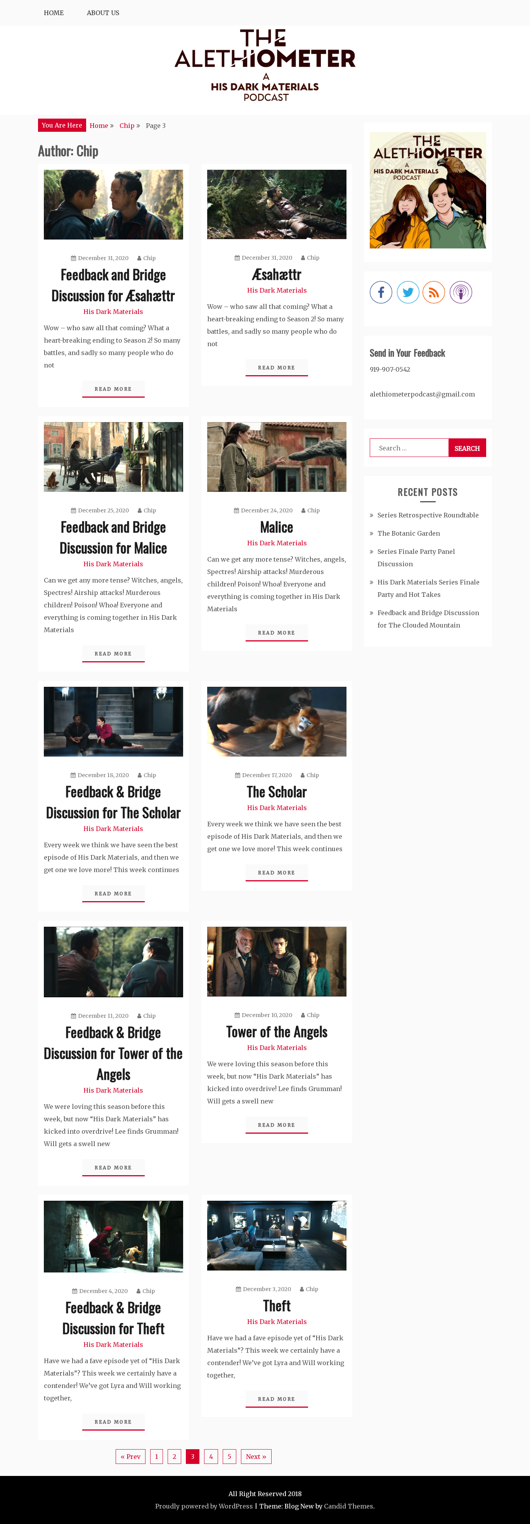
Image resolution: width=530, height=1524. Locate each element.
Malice (276, 526)
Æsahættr (277, 273)
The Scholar (277, 791)
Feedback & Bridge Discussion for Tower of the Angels (113, 1052)
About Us (103, 13)
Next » (256, 1456)
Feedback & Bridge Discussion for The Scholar (113, 801)
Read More (113, 389)
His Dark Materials (113, 311)
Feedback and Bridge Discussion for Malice (113, 536)
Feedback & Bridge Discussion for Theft (113, 1317)
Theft (277, 1305)
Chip (149, 258)
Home (54, 13)
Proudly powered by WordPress (204, 1506)
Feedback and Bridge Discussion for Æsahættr (113, 284)
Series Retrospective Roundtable (428, 515)
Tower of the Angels (276, 1031)
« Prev (130, 1456)
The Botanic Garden (409, 533)
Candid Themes (348, 1506)
